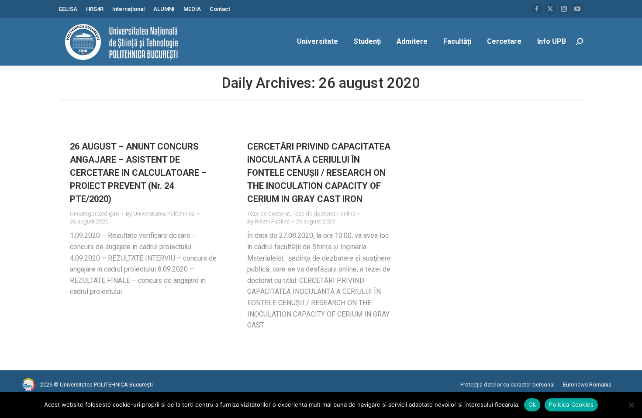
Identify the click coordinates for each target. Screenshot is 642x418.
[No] (631, 405)
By (160, 213)
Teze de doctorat (268, 213)
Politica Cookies (571, 404)
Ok (532, 404)
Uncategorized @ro (94, 213)
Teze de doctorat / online (324, 213)
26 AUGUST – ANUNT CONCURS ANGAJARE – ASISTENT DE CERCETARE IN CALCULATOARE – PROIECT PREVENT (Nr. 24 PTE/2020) (138, 172)
